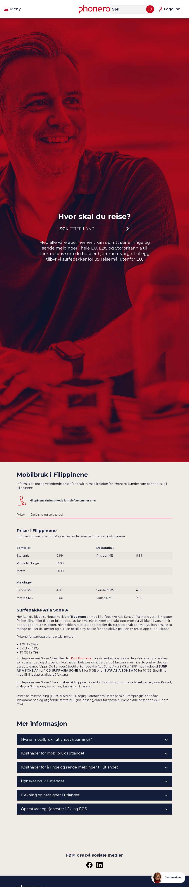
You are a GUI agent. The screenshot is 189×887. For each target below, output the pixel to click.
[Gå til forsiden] (94, 9)
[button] (12, 9)
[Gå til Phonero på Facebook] (89, 865)
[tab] (24, 515)
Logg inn (172, 9)
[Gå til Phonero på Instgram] (99, 865)
